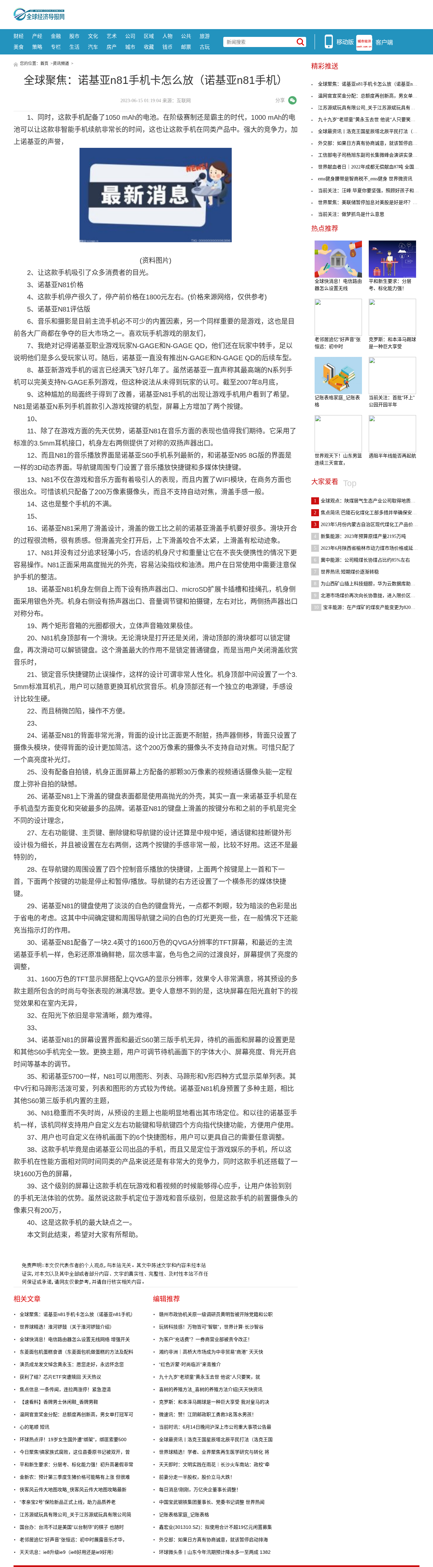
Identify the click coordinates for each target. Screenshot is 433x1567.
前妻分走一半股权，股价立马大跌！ (197, 1477)
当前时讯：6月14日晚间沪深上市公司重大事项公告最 (215, 1427)
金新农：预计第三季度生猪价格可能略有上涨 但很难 (75, 1477)
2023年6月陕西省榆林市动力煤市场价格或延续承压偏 (373, 548)
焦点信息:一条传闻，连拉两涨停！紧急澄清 (65, 1389)
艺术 (112, 36)
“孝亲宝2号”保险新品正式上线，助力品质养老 (68, 1502)
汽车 (93, 47)
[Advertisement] (242, 13)
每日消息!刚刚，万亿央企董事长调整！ (200, 1489)
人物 (167, 36)
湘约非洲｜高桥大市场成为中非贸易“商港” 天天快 (211, 1352)
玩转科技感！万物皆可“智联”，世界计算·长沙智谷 (211, 1327)
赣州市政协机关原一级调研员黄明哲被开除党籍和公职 (216, 1314)
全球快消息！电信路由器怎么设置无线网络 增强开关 (75, 1339)
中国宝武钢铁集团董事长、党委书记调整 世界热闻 (212, 1502)
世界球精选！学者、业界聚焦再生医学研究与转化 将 (214, 1452)
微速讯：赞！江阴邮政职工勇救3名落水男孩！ (207, 1414)
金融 (56, 36)
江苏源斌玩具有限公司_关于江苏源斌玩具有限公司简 (75, 1514)
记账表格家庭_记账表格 (184, 1514)
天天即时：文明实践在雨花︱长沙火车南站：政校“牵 (214, 1464)
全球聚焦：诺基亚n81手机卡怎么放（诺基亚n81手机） (77, 1314)
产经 (37, 36)
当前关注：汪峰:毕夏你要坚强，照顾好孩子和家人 (371, 190)
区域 (149, 36)
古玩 (205, 47)
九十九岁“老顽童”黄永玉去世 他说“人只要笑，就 (209, 1377)
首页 (44, 63)
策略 (37, 47)
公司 (130, 36)
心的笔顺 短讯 (34, 1427)
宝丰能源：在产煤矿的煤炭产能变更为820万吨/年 (370, 607)
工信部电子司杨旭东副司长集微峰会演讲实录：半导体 (375, 155)
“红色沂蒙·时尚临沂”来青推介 (190, 1364)
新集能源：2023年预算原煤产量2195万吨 (360, 536)
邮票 (186, 47)
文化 (93, 36)
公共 (186, 36)
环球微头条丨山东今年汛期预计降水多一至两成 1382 (215, 1552)
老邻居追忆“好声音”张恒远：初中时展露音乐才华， (73, 1539)
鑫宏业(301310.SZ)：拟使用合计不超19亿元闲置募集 (215, 1527)
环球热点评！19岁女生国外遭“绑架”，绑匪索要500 (73, 1439)
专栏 (56, 47)
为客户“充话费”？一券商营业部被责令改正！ (205, 1339)
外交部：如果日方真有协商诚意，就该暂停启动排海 (213, 1539)
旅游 (205, 36)
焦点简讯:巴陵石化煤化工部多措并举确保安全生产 (370, 512)
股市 (74, 36)
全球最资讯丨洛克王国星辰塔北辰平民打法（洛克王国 (216, 1439)
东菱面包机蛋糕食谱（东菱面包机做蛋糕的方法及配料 (76, 1352)
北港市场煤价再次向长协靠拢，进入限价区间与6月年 (373, 595)
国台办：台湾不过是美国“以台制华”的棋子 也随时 (72, 1527)
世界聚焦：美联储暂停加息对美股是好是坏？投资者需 (375, 202)
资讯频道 (61, 63)
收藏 (149, 47)
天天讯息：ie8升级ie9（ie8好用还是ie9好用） (68, 1552)
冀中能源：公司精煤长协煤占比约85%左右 (362, 560)
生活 (74, 47)
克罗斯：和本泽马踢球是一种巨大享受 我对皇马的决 (214, 1402)
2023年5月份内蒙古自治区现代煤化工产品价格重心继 (373, 524)
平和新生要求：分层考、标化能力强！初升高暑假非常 (76, 1464)
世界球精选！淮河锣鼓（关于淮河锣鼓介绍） (67, 1327)
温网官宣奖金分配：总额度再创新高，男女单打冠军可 (76, 1414)
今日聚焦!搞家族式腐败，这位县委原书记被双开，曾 (75, 1452)
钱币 (167, 47)
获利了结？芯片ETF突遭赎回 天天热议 (60, 1377)
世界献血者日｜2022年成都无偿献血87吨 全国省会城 (373, 166)
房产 (112, 47)
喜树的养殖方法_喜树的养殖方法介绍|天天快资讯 (211, 1389)
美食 (19, 47)
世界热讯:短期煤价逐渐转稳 (346, 571)
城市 (130, 47)
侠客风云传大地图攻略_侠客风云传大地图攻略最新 (73, 1489)
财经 (19, 36)
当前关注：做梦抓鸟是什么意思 (351, 214)
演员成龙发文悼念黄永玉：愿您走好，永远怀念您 (72, 1364)
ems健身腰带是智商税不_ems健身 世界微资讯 (365, 178)
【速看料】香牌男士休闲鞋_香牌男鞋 (59, 1402)
